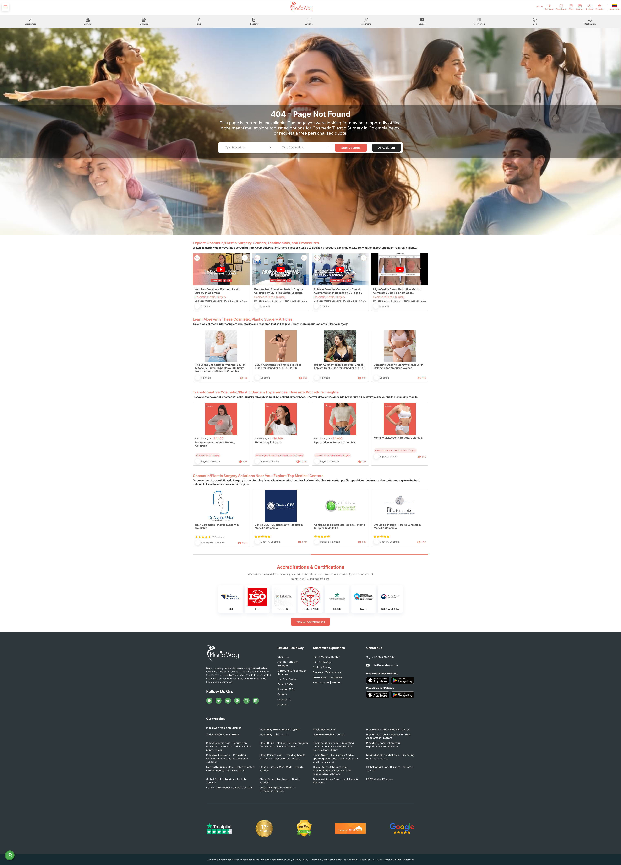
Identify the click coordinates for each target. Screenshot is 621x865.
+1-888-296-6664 (383, 657)
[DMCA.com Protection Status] (304, 828)
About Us (283, 657)
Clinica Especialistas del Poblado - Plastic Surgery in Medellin (339, 526)
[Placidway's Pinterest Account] (237, 701)
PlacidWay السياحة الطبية (274, 734)
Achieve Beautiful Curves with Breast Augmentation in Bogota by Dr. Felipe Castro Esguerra (337, 291)
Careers (282, 694)
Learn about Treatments (327, 677)
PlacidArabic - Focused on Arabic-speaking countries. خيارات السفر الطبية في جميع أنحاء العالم (336, 758)
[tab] (251, 554)
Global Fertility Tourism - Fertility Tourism (226, 781)
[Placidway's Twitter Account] (219, 701)
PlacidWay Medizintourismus (223, 727)
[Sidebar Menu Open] (5, 7)
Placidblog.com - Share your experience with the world (383, 744)
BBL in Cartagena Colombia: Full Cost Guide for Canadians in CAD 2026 (278, 366)
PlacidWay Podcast (325, 729)
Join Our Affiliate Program (287, 664)
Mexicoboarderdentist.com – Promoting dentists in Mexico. (390, 756)
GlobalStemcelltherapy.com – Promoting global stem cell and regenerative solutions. (332, 770)
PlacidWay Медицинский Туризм (280, 729)
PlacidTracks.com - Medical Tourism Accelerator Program (388, 736)
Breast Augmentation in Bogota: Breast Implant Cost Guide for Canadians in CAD (339, 366)
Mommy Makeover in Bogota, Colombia (398, 437)
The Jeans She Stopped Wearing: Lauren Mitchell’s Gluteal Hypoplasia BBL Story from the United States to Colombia (220, 368)
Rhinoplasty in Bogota (268, 442)
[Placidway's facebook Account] (209, 701)
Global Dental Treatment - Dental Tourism (280, 781)
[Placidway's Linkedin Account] (256, 701)
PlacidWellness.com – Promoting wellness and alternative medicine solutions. (227, 758)
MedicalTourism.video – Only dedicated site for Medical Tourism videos (230, 768)
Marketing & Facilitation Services (291, 672)
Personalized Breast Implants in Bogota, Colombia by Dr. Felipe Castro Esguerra (279, 291)
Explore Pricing (322, 667)
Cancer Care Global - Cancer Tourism (229, 787)
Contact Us (284, 699)
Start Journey (350, 147)
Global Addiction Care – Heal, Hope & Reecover (335, 781)
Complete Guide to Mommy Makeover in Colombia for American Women (398, 366)
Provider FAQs (286, 689)
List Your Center (287, 679)
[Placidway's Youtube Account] (228, 701)
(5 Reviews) (218, 537)
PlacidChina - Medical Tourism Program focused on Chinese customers (284, 744)
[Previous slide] (197, 522)
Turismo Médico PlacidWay (222, 734)
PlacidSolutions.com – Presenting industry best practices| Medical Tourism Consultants (333, 746)
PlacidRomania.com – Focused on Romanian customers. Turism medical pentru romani (229, 746)
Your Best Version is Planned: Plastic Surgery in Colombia (217, 291)
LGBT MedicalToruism (379, 779)
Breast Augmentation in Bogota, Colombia (215, 444)
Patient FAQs (285, 684)
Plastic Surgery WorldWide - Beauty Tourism (282, 768)
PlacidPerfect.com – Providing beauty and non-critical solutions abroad (283, 756)
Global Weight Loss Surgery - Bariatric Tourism (389, 768)
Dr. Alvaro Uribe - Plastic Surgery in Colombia (217, 526)
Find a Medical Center (326, 657)
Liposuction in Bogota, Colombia (334, 442)
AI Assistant (386, 147)
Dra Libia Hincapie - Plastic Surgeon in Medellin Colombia (397, 526)
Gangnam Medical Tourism (329, 734)
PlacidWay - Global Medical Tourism (388, 729)
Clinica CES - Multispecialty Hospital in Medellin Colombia (279, 526)
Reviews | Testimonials (327, 672)
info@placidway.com (385, 665)
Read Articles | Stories (326, 682)
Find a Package (322, 662)
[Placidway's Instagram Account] (246, 701)
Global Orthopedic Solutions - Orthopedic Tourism (278, 789)
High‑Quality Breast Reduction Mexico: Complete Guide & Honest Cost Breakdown (397, 291)
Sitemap (282, 704)
